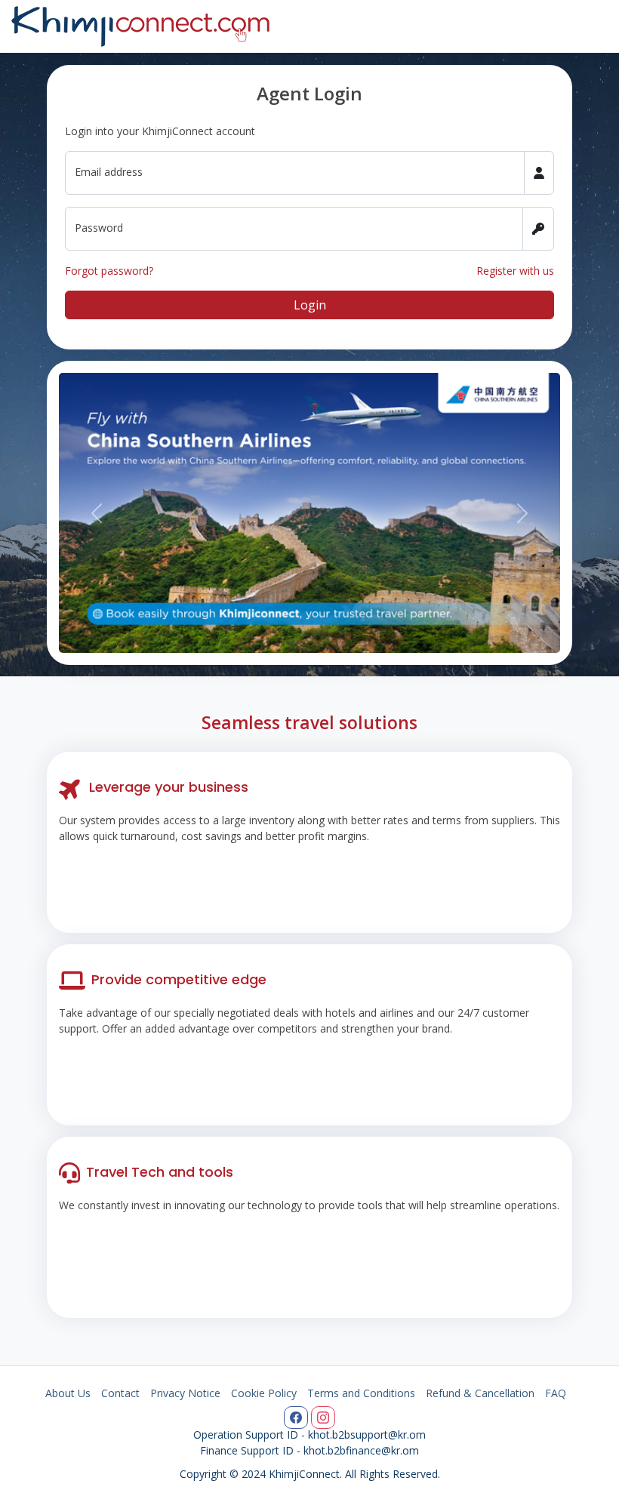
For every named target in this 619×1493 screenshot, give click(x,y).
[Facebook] (296, 1417)
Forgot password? (109, 270)
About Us (68, 1393)
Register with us (515, 270)
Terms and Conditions (361, 1393)
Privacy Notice (185, 1393)
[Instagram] (323, 1417)
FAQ (555, 1393)
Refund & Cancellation (480, 1393)
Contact (120, 1393)
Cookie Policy (264, 1393)
